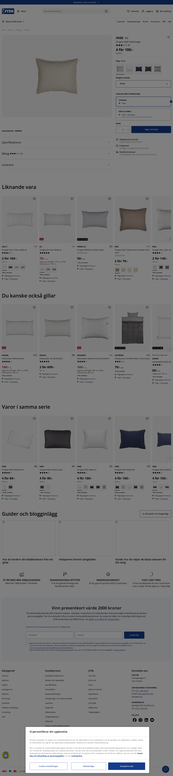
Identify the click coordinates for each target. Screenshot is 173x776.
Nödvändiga (88, 766)
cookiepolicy (76, 756)
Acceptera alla (126, 766)
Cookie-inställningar (48, 766)
